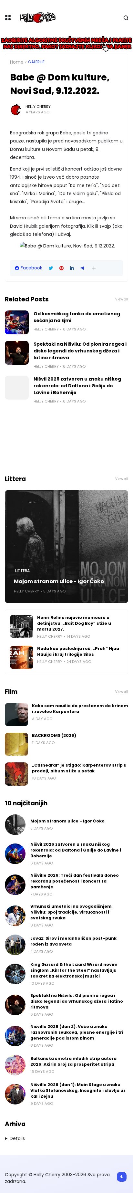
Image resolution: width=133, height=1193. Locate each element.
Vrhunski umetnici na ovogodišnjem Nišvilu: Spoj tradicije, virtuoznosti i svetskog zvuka (71, 912)
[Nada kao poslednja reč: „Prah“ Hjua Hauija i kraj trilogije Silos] (21, 657)
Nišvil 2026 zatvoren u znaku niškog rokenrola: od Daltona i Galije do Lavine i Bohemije (77, 386)
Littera (22, 570)
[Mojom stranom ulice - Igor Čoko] (66, 546)
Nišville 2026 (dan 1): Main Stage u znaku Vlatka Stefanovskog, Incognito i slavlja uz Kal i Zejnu (78, 1090)
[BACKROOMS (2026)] (16, 744)
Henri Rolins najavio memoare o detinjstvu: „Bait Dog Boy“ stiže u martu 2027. (74, 623)
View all (121, 299)
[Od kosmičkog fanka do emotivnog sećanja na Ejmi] (17, 322)
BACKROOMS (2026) (54, 735)
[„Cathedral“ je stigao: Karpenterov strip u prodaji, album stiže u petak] (16, 774)
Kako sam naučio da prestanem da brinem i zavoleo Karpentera (80, 708)
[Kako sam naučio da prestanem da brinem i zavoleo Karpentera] (16, 714)
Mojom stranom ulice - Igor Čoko (59, 581)
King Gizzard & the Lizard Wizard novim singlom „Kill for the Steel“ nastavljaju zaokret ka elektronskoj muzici (74, 970)
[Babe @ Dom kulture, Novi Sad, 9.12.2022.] (67, 246)
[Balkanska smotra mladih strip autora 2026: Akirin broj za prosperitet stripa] (15, 1065)
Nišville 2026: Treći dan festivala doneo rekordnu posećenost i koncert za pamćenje (74, 881)
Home (17, 62)
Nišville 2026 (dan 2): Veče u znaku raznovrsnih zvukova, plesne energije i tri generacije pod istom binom (76, 1032)
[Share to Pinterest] (61, 268)
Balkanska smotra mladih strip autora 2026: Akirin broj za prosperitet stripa (73, 1061)
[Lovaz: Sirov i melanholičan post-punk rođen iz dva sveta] (15, 945)
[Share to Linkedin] (72, 268)
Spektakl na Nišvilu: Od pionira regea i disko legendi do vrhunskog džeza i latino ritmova (80, 351)
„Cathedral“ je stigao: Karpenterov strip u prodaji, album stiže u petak (79, 768)
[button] (94, 268)
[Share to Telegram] (82, 268)
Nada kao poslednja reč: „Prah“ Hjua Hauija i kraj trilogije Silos (78, 651)
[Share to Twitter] (51, 268)
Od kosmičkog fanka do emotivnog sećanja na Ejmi (77, 317)
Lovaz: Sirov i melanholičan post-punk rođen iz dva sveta (73, 941)
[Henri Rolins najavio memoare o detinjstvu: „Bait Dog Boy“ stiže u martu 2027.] (21, 626)
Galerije (36, 62)
